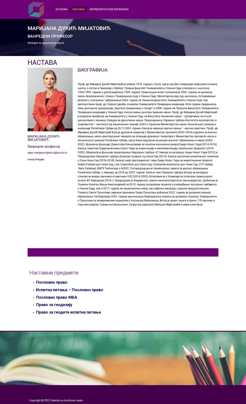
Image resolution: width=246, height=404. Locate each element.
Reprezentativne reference (109, 9)
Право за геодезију (54, 304)
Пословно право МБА (56, 297)
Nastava (79, 9)
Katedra (62, 9)
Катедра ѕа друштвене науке (46, 42)
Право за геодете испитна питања (68, 312)
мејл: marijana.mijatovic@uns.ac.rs (47, 152)
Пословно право (51, 282)
